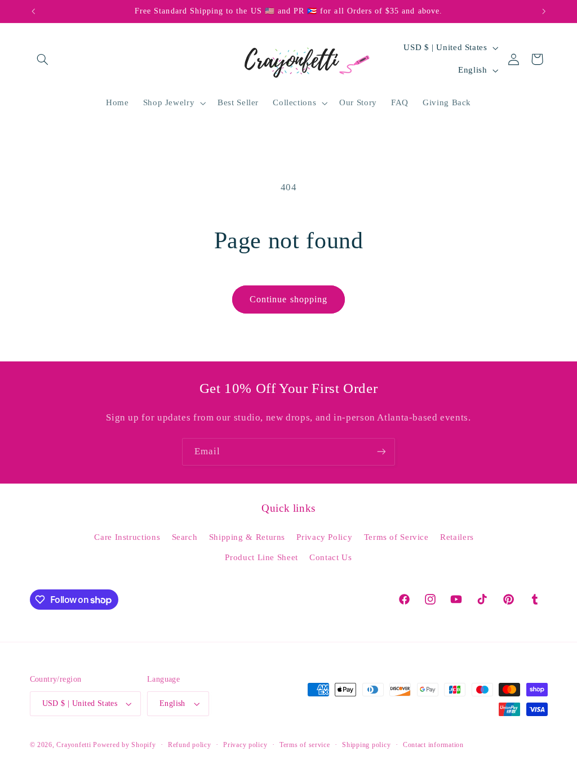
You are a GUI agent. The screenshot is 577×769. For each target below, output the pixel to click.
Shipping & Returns (247, 537)
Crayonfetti (73, 744)
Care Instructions (127, 537)
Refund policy (189, 744)
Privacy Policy (324, 537)
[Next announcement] (543, 11)
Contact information (433, 744)
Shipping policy (366, 744)
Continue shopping (288, 299)
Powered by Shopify (124, 744)
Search (185, 537)
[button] (43, 59)
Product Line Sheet (261, 557)
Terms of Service (396, 537)
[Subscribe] (381, 452)
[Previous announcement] (33, 11)
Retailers (457, 537)
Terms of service (304, 744)
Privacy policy (245, 744)
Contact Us (330, 557)
